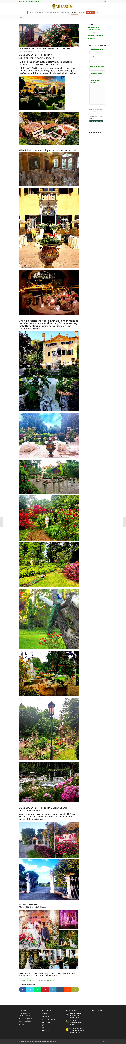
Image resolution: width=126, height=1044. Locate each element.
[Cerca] (97, 12)
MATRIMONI (45, 1016)
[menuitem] (31, 12)
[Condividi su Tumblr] (60, 989)
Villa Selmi (44, 51)
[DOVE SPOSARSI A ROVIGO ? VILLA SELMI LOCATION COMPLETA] (124, 522)
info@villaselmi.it (35, 1)
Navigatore (22, 1024)
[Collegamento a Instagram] (103, 1)
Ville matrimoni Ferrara (47, 980)
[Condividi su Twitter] (30, 989)
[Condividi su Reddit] (67, 989)
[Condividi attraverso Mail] (75, 989)
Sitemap (54, 1041)
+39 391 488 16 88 (26, 1019)
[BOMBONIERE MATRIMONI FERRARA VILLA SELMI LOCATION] (1, 522)
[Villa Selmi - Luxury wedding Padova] (49, 35)
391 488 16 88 (24, 1)
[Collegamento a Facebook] (100, 1)
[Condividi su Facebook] (22, 989)
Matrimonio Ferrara (55, 978)
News (20, 17)
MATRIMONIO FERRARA (33, 51)
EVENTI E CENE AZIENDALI (49, 1019)
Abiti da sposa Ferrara (28, 978)
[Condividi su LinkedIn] (52, 989)
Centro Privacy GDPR (46, 1041)
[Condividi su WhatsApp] (37, 989)
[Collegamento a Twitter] (106, 1)
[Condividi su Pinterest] (45, 989)
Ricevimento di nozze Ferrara (69, 978)
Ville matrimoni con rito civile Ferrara (29, 980)
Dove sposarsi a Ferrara (42, 978)
